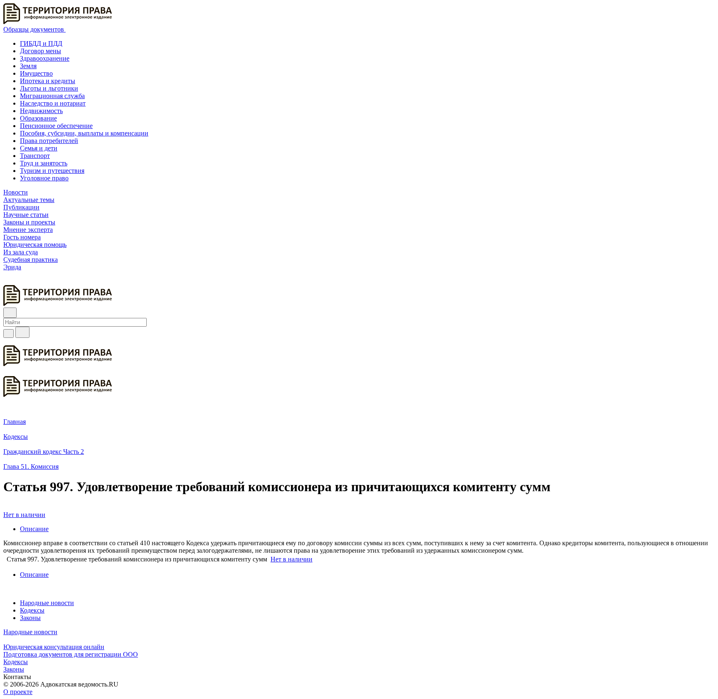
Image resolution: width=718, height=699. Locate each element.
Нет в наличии (24, 514)
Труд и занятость (43, 163)
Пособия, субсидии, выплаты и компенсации (84, 133)
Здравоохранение (44, 58)
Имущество (36, 73)
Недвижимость (41, 110)
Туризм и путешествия (52, 170)
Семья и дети (38, 148)
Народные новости (47, 602)
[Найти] (22, 332)
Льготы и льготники (49, 88)
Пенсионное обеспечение (56, 125)
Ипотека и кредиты (47, 80)
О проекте (17, 691)
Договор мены (40, 50)
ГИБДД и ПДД (41, 43)
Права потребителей (49, 140)
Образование (38, 118)
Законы (30, 617)
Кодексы (32, 610)
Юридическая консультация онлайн (53, 646)
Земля (28, 65)
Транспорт (35, 155)
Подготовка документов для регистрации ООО (70, 654)
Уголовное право (44, 178)
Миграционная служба (52, 95)
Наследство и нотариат (53, 103)
